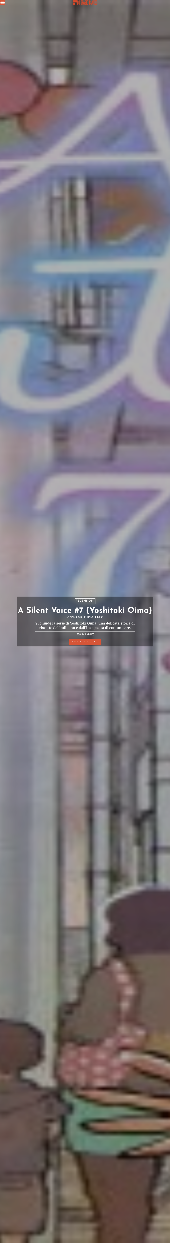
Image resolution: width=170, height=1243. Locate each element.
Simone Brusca (95, 617)
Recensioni (85, 601)
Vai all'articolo (83, 642)
